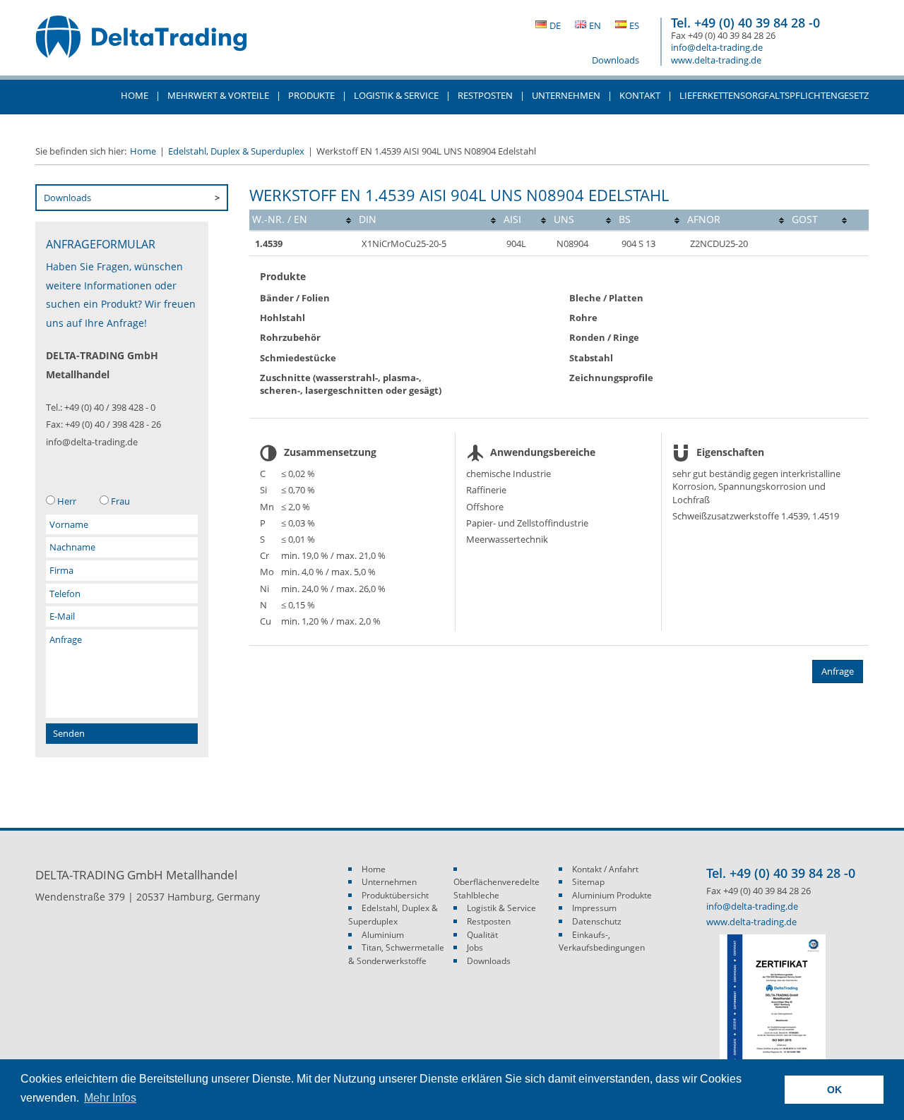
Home (134, 95)
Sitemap (588, 882)
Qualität (482, 935)
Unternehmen (389, 882)
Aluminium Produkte (612, 895)
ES (634, 25)
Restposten (485, 95)
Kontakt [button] (639, 95)
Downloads (615, 60)
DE (555, 25)
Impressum (594, 908)
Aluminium (383, 935)
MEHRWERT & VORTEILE (218, 95)
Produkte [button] (311, 95)
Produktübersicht (395, 895)
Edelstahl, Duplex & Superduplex (236, 151)
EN (595, 25)
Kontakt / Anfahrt (605, 869)
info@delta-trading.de (717, 47)
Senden (69, 733)
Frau (120, 501)
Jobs (475, 947)
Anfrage (837, 671)
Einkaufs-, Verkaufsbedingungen (602, 941)
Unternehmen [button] (566, 95)
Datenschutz (597, 921)
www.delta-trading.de (716, 60)
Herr (66, 501)
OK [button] (834, 1089)
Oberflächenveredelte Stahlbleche (496, 888)
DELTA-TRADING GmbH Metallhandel (141, 44)
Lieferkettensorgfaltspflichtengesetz (774, 95)
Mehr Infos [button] (110, 1098)
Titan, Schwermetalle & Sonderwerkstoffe (396, 954)
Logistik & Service (396, 95)
